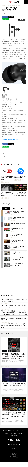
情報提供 (15, 433)
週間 (14, 208)
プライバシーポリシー (18, 430)
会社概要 (5, 430)
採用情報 (20, 433)
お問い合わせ (14, 435)
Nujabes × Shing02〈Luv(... (17, 223)
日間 (6, 208)
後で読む (23, 19)
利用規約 (10, 430)
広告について (8, 433)
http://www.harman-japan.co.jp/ (10, 139)
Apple (4, 13)
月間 (22, 208)
